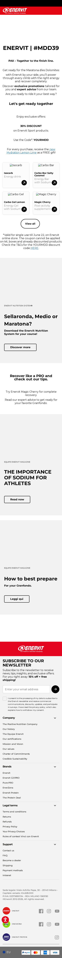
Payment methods (13, 870)
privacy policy (38, 707)
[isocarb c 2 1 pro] (24, 182)
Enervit (6, 773)
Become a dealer (12, 860)
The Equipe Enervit (13, 734)
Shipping (8, 865)
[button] (8, 952)
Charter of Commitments (16, 753)
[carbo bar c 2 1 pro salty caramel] (54, 182)
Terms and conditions (14, 811)
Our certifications (12, 739)
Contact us (8, 850)
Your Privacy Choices (14, 831)
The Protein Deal (12, 797)
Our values (8, 749)
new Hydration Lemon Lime (31, 151)
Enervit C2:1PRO (11, 777)
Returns (7, 816)
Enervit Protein (11, 792)
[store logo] (15, 11)
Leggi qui (16, 598)
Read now (17, 499)
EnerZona (8, 787)
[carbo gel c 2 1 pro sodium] (24, 209)
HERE (34, 248)
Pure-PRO (8, 782)
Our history (9, 729)
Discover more (20, 347)
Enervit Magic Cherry (25, 391)
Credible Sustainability (15, 758)
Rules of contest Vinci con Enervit (21, 836)
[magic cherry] (54, 209)
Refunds (7, 821)
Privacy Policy (10, 826)
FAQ (5, 855)
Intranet (7, 875)
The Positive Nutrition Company (20, 724)
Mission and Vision (13, 744)
